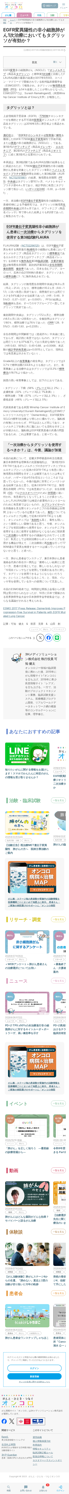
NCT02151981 (17, 177)
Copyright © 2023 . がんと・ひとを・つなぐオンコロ (34, 1476)
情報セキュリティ (42, 1448)
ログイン (34, 1368)
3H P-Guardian (9, 1454)
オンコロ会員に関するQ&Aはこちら (34, 1381)
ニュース (13, 21)
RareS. (5, 1436)
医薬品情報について (43, 1456)
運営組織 (37, 1437)
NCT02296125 (30, 245)
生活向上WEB (9, 1444)
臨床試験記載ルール (43, 1452)
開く (55, 61)
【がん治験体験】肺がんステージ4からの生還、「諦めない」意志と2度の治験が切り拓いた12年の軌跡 (26, 1280)
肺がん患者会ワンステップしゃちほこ (27, 1337)
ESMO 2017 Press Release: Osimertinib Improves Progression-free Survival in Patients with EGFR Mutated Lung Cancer (34, 612)
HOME (4, 21)
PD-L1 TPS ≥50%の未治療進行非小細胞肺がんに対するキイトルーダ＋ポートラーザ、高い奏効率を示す (27, 1029)
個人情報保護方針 (42, 1441)
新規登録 (34, 1376)
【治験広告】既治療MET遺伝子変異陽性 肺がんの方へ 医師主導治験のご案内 (27, 848)
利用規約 (37, 1444)
